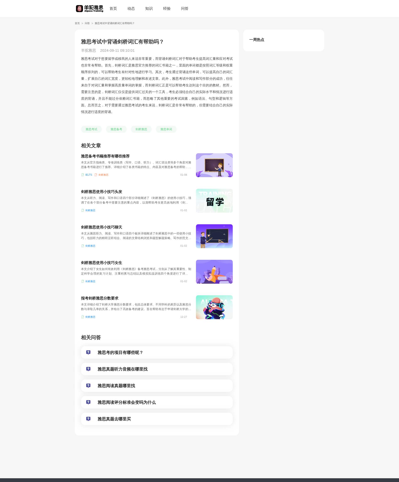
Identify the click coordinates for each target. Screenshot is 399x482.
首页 (113, 8)
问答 (184, 8)
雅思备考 (116, 129)
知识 (149, 8)
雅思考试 (91, 129)
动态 (131, 8)
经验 (167, 8)
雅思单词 (166, 129)
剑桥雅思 (141, 129)
